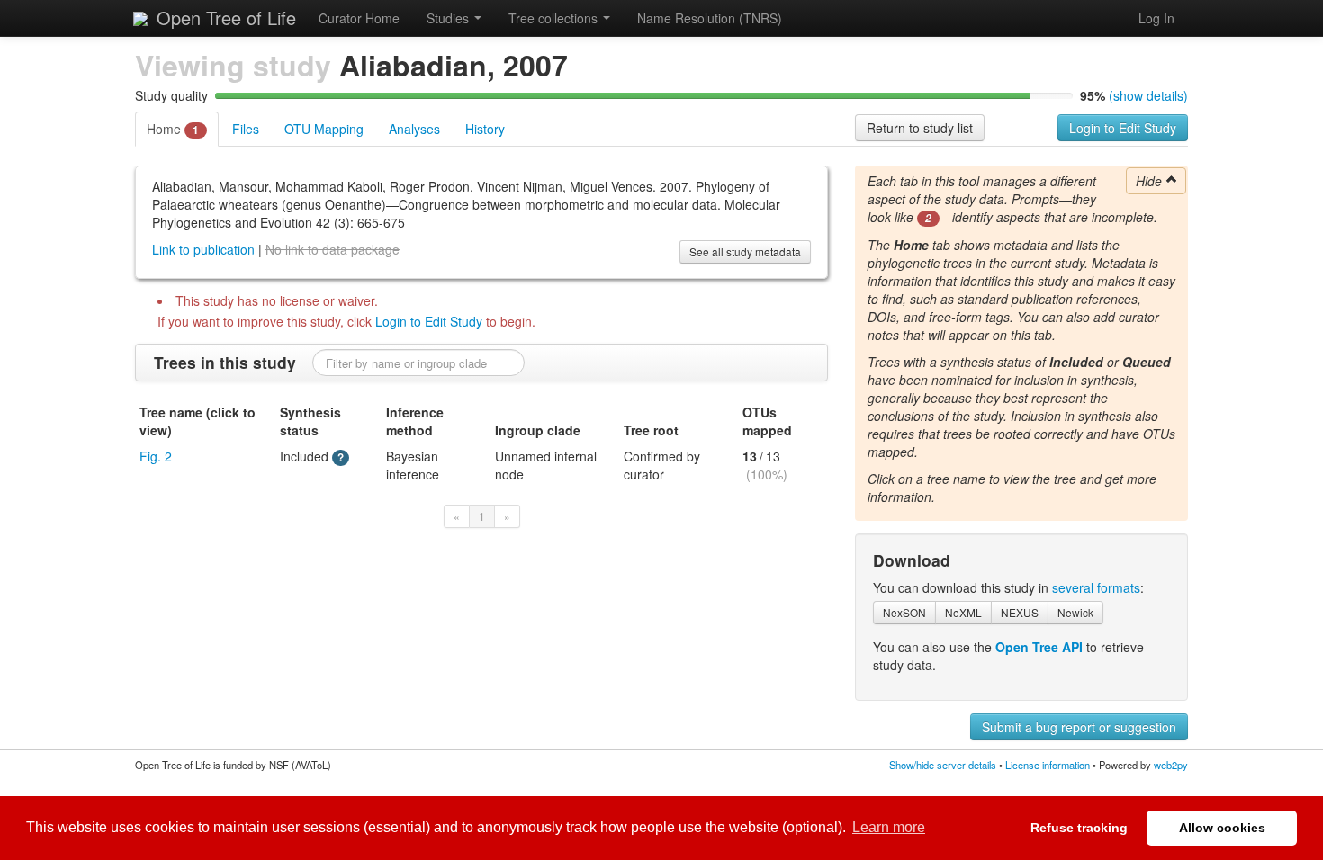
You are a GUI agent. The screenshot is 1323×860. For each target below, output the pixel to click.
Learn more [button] (888, 827)
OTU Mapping (324, 129)
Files (245, 129)
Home (173, 129)
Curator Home (359, 18)
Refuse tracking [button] (1079, 827)
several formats (1096, 587)
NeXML (963, 612)
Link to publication (203, 249)
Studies (449, 18)
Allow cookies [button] (1222, 827)
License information (1047, 764)
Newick (1076, 612)
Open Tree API (1039, 647)
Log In (1156, 18)
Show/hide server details (942, 764)
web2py (1171, 764)
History (485, 129)
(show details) (1148, 95)
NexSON (904, 612)
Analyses (414, 129)
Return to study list (920, 128)
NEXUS (1020, 612)
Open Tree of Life (223, 17)
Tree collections (554, 18)
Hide (1151, 181)
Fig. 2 (156, 456)
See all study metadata (745, 251)
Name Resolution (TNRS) (709, 18)
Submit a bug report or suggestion (1079, 727)
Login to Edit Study (1122, 128)
